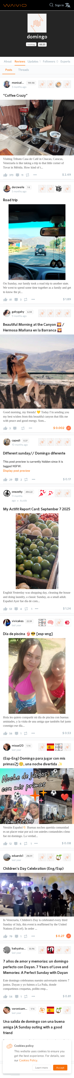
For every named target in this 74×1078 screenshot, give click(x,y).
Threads (23, 70)
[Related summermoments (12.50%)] (50, 442)
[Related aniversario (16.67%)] (58, 950)
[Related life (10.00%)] (58, 857)
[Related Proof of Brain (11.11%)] (50, 622)
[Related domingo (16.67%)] (42, 84)
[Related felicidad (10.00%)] (67, 857)
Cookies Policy (28, 1060)
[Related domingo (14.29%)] (42, 189)
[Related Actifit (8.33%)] (42, 493)
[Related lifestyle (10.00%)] (58, 747)
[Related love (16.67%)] (50, 950)
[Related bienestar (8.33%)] (67, 493)
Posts (8, 70)
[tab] (8, 69)
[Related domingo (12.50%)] (42, 313)
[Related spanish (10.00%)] (50, 747)
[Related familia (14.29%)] (58, 189)
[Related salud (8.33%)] (58, 493)
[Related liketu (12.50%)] (67, 442)
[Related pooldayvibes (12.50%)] (58, 442)
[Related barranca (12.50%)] (58, 313)
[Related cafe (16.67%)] (58, 84)
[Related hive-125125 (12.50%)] (50, 313)
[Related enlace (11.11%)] (58, 622)
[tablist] (37, 69)
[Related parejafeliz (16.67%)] (42, 950)
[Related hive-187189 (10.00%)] (50, 857)
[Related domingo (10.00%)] (42, 747)
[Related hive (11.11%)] (67, 622)
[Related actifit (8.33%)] (50, 493)
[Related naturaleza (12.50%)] (67, 313)
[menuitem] (59, 5)
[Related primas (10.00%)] (67, 747)
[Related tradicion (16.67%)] (67, 84)
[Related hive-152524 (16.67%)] (50, 84)
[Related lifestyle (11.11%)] (42, 622)
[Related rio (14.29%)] (67, 189)
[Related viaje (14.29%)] (50, 189)
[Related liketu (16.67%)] (67, 950)
